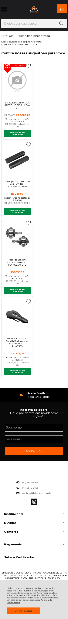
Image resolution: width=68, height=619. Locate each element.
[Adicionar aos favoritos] (28, 66)
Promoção (18, 65)
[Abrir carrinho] (62, 8)
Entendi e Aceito (23, 610)
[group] (34, 395)
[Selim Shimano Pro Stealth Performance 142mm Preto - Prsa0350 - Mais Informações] (17, 316)
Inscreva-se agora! (34, 410)
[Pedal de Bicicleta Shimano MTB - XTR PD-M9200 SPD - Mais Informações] (17, 238)
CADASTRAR (34, 450)
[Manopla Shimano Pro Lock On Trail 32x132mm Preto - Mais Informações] (17, 159)
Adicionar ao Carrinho (17, 133)
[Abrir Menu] (4, 9)
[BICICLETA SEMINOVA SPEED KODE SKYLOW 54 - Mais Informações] (17, 81)
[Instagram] (34, 504)
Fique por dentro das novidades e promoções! (34, 414)
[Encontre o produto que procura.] (61, 23)
